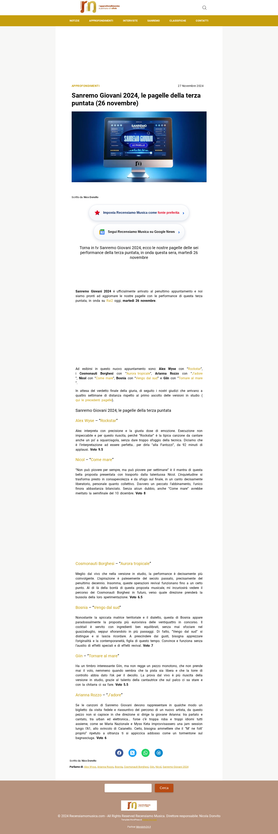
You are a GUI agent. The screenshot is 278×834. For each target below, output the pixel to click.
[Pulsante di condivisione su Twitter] (132, 753)
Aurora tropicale (138, 373)
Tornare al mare (190, 378)
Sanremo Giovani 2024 (175, 766)
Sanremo (153, 20)
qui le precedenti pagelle (94, 400)
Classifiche (178, 20)
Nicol (80, 459)
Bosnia (82, 607)
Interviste (130, 20)
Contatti (202, 20)
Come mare (104, 378)
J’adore (197, 373)
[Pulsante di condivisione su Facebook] (119, 753)
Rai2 (109, 301)
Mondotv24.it (143, 826)
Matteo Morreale (149, 820)
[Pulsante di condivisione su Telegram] (159, 753)
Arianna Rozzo (89, 694)
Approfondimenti (101, 20)
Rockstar (194, 369)
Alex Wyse (85, 420)
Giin (79, 655)
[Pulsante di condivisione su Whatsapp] (145, 753)
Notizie (74, 20)
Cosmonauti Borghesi (95, 563)
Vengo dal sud (147, 378)
